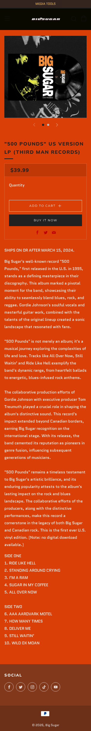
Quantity (17, 185)
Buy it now (45, 220)
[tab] (43, 125)
